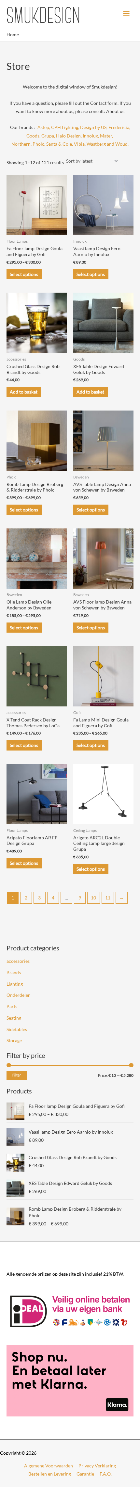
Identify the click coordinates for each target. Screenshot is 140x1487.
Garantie (85, 1474)
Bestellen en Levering (49, 1474)
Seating (14, 1018)
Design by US (93, 127)
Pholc (38, 144)
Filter (16, 1075)
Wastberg (96, 144)
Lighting (15, 984)
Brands (14, 972)
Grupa (47, 135)
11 (107, 897)
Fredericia (118, 127)
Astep (43, 127)
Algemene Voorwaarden (48, 1465)
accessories (18, 961)
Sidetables (17, 1029)
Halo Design (68, 135)
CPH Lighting (64, 127)
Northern (21, 144)
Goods (32, 135)
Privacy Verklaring (97, 1465)
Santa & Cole (59, 144)
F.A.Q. (106, 1474)
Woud (121, 144)
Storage (14, 1040)
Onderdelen (19, 995)
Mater (106, 135)
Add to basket (23, 392)
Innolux (90, 135)
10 (93, 897)
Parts (12, 1006)
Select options (24, 274)
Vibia (79, 144)
